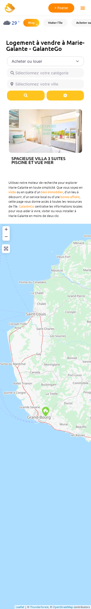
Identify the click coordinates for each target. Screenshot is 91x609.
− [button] (6, 236)
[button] (82, 8)
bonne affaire (70, 197)
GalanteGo (26, 206)
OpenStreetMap (63, 607)
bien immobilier (52, 192)
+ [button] (6, 229)
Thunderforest (39, 607)
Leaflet (20, 607)
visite (12, 192)
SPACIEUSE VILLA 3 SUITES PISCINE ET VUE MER (38, 160)
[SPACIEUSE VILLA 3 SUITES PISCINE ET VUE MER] (45, 411)
